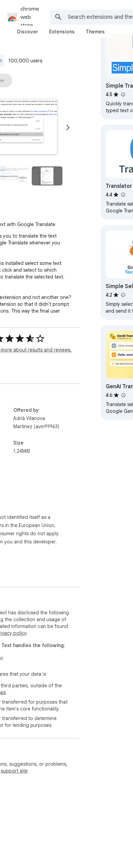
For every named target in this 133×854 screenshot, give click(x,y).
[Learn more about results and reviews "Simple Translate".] (123, 94)
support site (14, 771)
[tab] (28, 32)
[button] (47, 175)
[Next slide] (68, 127)
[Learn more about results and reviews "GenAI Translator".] (123, 395)
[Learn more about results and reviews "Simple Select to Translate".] (123, 295)
